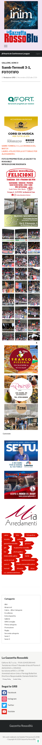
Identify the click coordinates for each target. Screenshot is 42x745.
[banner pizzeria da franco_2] (21, 359)
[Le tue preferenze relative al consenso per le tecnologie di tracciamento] (38, 741)
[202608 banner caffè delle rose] (21, 389)
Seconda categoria (11, 633)
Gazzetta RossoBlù (21, 725)
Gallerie (6, 63)
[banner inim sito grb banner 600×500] (21, 15)
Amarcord (8, 607)
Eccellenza (8, 613)
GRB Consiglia (9, 622)
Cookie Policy (17, 679)
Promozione (9, 627)
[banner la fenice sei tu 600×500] (21, 454)
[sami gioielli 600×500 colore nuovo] (21, 212)
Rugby (6, 630)
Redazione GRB (9, 77)
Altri (6, 604)
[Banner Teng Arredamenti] (21, 416)
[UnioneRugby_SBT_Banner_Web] (21, 485)
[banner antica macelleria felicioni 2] (21, 182)
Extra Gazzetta (10, 616)
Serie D (14, 63)
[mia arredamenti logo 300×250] (21, 515)
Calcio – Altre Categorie (13, 610)
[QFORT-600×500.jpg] (21, 101)
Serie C (7, 636)
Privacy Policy (7, 679)
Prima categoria (10, 625)
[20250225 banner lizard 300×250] (21, 130)
